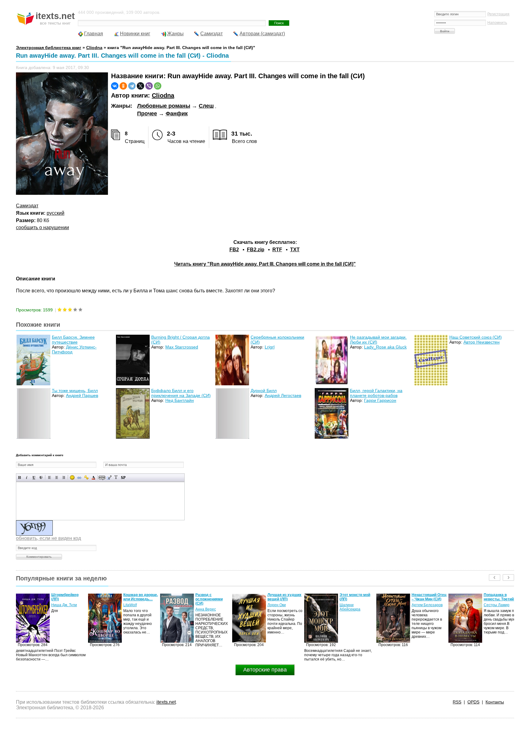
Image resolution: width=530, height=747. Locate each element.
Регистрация (498, 14)
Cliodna (163, 95)
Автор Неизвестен (481, 342)
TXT (295, 249)
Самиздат (211, 33)
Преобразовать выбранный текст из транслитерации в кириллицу (116, 477)
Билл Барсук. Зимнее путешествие (73, 340)
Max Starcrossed (181, 347)
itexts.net (166, 702)
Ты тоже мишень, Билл (75, 390)
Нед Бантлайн (179, 400)
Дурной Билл (264, 390)
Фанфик (177, 113)
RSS (457, 701)
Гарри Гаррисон (380, 400)
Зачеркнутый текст (40, 477)
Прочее (147, 113)
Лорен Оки (204, 605)
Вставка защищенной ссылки (86, 477)
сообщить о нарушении (42, 227)
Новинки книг (135, 33)
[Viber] (149, 86)
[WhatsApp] (157, 86)
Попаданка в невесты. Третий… (428, 597)
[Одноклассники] (123, 86)
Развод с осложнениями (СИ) (137, 599)
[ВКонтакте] (114, 86)
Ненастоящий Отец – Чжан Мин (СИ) (357, 597)
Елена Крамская (498, 609)
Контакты (495, 701)
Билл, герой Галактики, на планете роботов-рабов (376, 393)
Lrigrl (270, 347)
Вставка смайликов (72, 477)
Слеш (206, 106)
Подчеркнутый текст (33, 477)
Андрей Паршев (82, 395)
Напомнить (497, 23)
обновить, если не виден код (48, 538)
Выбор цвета (93, 477)
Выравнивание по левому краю (49, 477)
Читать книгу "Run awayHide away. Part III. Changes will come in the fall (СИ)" (265, 264)
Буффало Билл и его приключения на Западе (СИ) (181, 393)
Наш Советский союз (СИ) (475, 337)
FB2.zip (255, 249)
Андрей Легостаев (283, 395)
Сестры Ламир (424, 605)
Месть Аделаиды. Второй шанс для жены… (500, 599)
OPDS (473, 701)
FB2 (234, 249)
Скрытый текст (102, 477)
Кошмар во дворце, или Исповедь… (68, 597)
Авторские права (265, 670)
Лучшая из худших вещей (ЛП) (212, 597)
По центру (56, 477)
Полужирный (19, 477)
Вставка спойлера (123, 477)
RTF (277, 249)
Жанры (175, 33)
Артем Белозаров (355, 605)
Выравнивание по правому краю (63, 477)
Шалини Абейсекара (277, 607)
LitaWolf (58, 605)
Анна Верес (133, 609)
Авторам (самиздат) (262, 33)
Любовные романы (163, 106)
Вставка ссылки (79, 477)
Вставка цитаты (109, 477)
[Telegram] (132, 86)
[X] (140, 86)
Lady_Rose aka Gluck (385, 347)
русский (55, 213)
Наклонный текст (26, 477)
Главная (93, 33)
